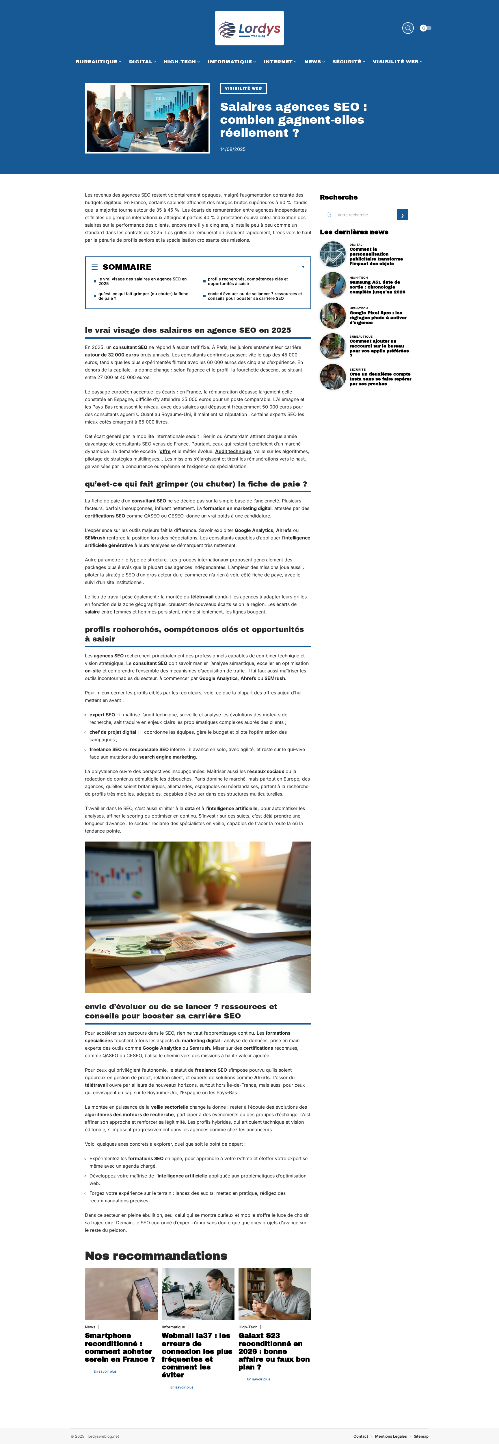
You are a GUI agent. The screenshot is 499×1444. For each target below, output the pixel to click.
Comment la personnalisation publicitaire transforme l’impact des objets (376, 256)
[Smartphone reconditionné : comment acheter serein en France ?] (121, 1294)
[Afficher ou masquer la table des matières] (228, 267)
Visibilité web (243, 88)
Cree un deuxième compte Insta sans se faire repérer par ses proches (380, 379)
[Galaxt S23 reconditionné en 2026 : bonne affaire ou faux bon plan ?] (275, 1294)
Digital (356, 244)
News (90, 1327)
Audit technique (233, 451)
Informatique (173, 1327)
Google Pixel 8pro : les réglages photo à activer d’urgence (378, 317)
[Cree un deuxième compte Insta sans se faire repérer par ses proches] (333, 377)
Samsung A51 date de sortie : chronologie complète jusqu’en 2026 (377, 287)
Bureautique (361, 336)
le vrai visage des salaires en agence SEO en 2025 (142, 281)
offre (165, 451)
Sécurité (358, 369)
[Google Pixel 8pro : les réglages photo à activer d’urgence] (333, 316)
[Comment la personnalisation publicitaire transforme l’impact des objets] (333, 254)
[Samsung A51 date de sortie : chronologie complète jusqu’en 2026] (333, 285)
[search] (408, 28)
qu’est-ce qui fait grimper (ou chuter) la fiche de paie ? (143, 296)
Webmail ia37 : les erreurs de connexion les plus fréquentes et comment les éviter (197, 1355)
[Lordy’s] (249, 28)
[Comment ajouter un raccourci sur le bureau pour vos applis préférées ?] (333, 346)
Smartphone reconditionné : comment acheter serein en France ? (120, 1347)
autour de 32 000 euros (112, 355)
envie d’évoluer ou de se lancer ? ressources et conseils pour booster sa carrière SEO (255, 296)
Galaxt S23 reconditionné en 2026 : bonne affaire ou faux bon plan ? (274, 1351)
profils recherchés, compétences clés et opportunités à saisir (248, 281)
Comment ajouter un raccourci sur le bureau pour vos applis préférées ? (379, 348)
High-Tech (248, 1327)
